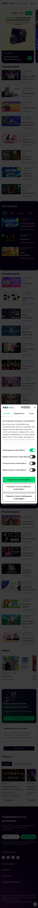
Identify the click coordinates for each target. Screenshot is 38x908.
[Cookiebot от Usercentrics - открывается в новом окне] (22, 407)
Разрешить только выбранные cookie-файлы (19, 488)
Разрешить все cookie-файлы (19, 480)
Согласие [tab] (6, 413)
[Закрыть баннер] (35, 407)
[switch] (33, 456)
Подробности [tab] (19, 413)
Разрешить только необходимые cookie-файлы (19, 497)
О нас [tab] (31, 413)
